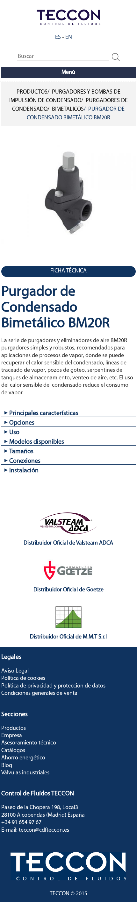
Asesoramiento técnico (28, 743)
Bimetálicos (68, 109)
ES (58, 37)
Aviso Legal (15, 671)
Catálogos (13, 751)
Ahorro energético (23, 758)
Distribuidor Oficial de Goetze (68, 590)
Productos (32, 92)
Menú (68, 72)
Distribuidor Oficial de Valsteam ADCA (68, 543)
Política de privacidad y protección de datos (53, 686)
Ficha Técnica (68, 271)
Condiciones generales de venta (39, 693)
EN (68, 37)
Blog (6, 766)
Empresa (11, 736)
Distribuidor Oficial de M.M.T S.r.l (68, 637)
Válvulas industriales (25, 773)
